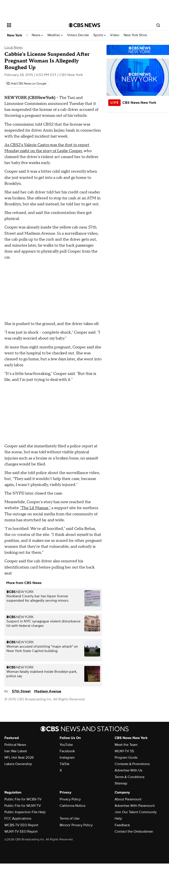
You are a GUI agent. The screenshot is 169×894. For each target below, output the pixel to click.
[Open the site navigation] (33, 25)
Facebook (67, 751)
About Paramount (128, 799)
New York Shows (137, 35)
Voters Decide (78, 35)
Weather (54, 35)
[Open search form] (158, 25)
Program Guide (126, 757)
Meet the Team (126, 745)
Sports (98, 35)
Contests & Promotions (132, 764)
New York (14, 35)
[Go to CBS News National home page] (84, 25)
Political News (15, 745)
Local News (13, 47)
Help (118, 818)
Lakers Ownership (18, 764)
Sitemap (121, 783)
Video (114, 35)
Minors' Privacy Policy (76, 825)
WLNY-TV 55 (124, 751)
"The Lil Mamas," (35, 507)
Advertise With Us (128, 770)
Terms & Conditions (129, 777)
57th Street (21, 691)
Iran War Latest (15, 751)
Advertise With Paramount (135, 805)
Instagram (67, 757)
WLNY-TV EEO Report (21, 831)
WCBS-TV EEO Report (21, 825)
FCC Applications (17, 818)
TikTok (64, 764)
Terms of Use (69, 818)
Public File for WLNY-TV (22, 805)
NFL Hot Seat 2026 (19, 757)
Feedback (122, 825)
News (36, 35)
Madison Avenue (47, 691)
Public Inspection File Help (25, 812)
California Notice (72, 805)
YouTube (66, 745)
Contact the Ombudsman (134, 831)
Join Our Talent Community (136, 812)
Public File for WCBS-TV (23, 799)
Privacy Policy (70, 799)
